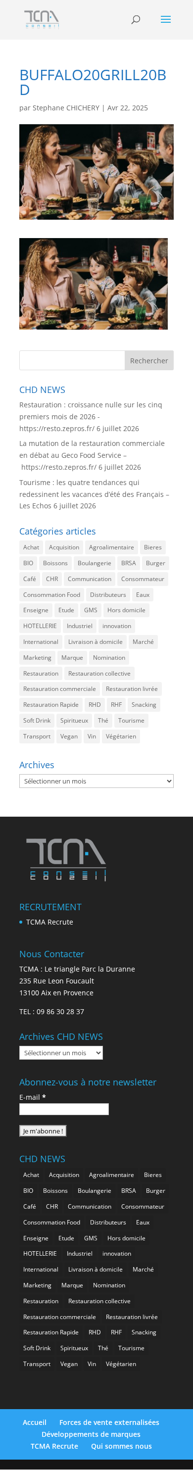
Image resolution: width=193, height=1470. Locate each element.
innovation (116, 626)
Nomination (109, 657)
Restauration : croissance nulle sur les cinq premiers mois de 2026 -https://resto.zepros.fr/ (90, 416)
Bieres (153, 547)
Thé (103, 720)
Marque (72, 657)
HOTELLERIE (40, 626)
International (40, 641)
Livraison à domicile (95, 641)
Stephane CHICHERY (66, 107)
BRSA (128, 563)
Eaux (142, 594)
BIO (28, 563)
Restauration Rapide (51, 704)
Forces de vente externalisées (109, 1422)
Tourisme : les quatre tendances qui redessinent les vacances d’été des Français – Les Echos (94, 494)
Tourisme (131, 720)
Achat (31, 547)
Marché (143, 641)
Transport (36, 736)
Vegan (69, 736)
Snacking (144, 704)
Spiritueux (74, 720)
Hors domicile (126, 610)
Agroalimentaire (111, 547)
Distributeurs (108, 594)
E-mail (32, 1097)
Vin (92, 736)
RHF (116, 704)
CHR (52, 579)
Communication (89, 579)
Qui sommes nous (121, 1446)
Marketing (37, 657)
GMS (90, 610)
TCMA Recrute (49, 922)
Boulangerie (94, 563)
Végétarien (121, 736)
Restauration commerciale (59, 689)
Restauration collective (99, 673)
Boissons (55, 563)
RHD (95, 704)
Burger (155, 563)
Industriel (80, 626)
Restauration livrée (132, 689)
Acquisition (64, 547)
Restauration (40, 673)
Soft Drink (36, 720)
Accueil (35, 1422)
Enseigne (35, 610)
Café (29, 579)
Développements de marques (91, 1434)
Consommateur (142, 579)
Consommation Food (51, 594)
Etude (66, 610)
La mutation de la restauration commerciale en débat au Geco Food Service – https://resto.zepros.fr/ (92, 455)
